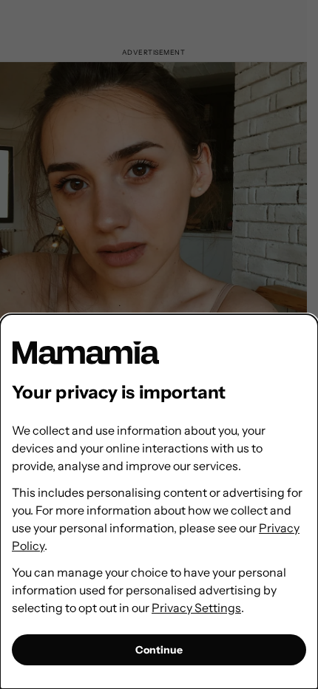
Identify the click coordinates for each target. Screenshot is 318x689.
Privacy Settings (196, 607)
